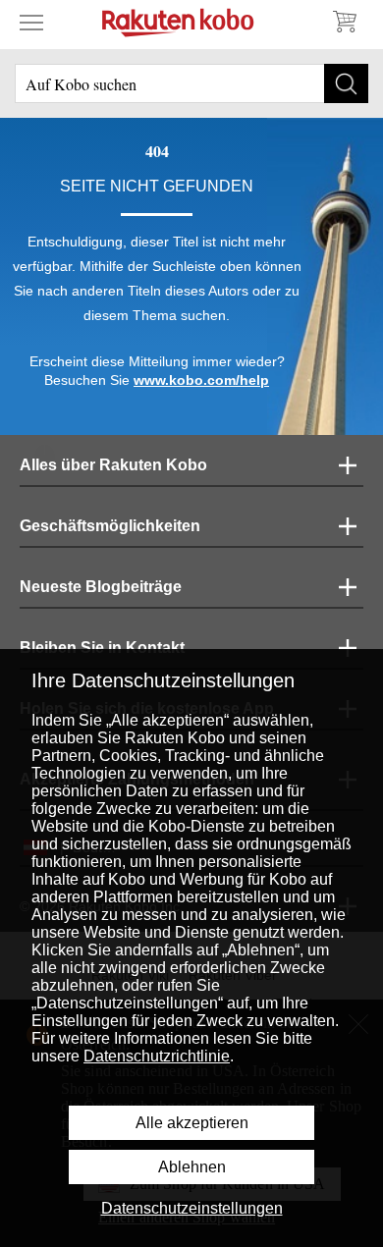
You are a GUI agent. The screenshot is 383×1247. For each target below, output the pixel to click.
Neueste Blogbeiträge (101, 586)
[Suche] (346, 83)
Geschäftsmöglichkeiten (110, 525)
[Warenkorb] (343, 21)
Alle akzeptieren (192, 1122)
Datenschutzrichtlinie (156, 1056)
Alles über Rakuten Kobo (113, 465)
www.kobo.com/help (201, 380)
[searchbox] (191, 83)
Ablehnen (192, 1167)
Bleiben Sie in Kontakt (102, 647)
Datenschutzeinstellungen (192, 1208)
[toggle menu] (31, 21)
